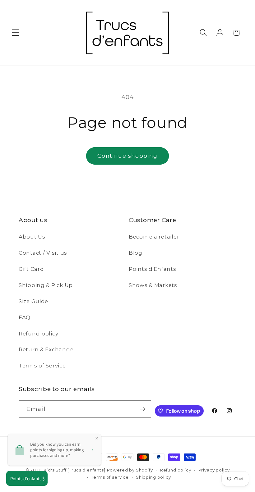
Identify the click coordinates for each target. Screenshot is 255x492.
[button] (15, 33)
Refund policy (38, 333)
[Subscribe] (142, 409)
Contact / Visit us (43, 253)
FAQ (24, 317)
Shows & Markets (153, 285)
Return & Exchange (46, 349)
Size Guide (33, 301)
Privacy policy (214, 469)
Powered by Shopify (130, 469)
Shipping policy (153, 477)
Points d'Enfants (152, 269)
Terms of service (109, 477)
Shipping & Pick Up (46, 285)
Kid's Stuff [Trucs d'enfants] (74, 469)
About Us (32, 237)
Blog (135, 253)
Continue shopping (127, 156)
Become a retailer (154, 237)
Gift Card (31, 269)
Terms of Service (42, 365)
